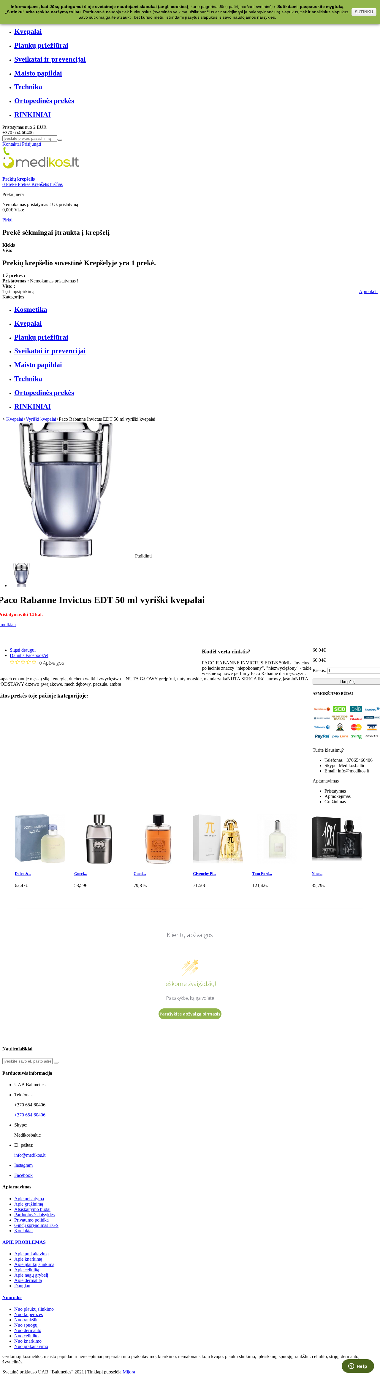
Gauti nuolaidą (260, 701)
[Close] (290, 617)
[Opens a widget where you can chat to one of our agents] (357, 1366)
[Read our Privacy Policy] (288, 740)
